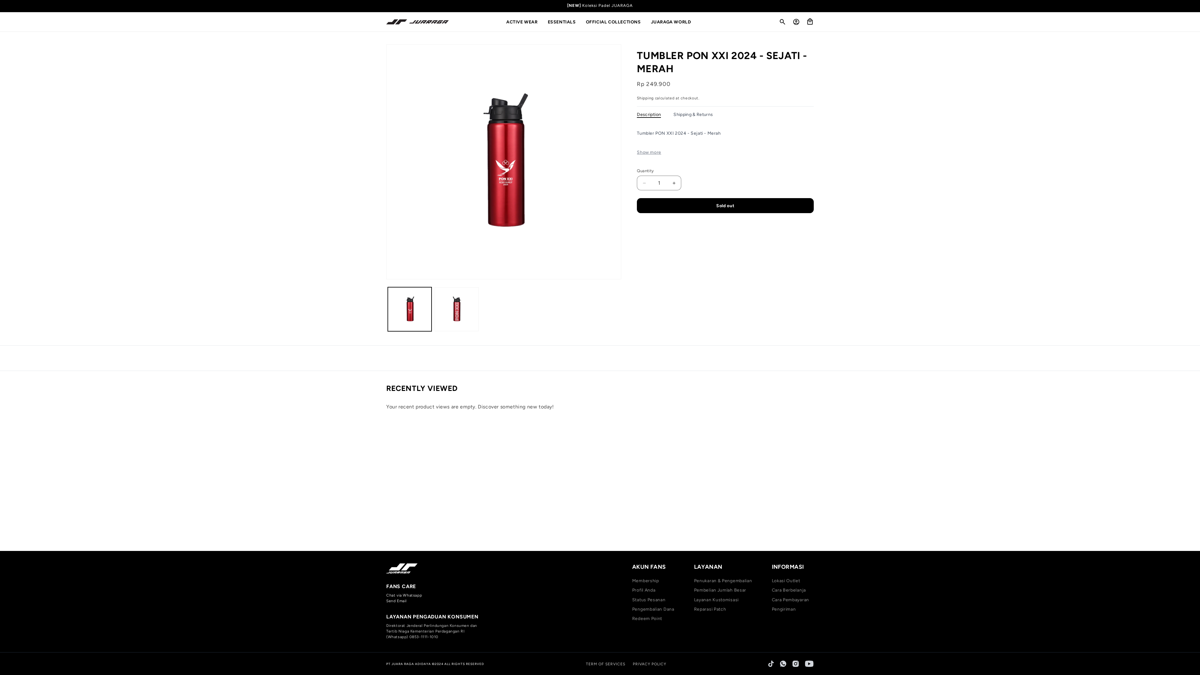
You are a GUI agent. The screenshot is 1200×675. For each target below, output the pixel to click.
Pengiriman (784, 609)
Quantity (645, 170)
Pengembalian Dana (653, 609)
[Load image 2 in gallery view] (456, 309)
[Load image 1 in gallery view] (410, 309)
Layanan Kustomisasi (716, 599)
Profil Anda (644, 590)
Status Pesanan (649, 599)
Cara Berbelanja (789, 590)
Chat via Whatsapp (404, 595)
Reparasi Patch (710, 609)
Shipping (645, 98)
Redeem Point (647, 618)
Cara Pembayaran (790, 599)
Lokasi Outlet (786, 580)
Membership (645, 580)
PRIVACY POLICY (649, 664)
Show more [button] (649, 152)
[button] (524, 22)
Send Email (396, 601)
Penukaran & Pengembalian (723, 580)
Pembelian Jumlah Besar (720, 590)
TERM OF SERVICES (605, 664)
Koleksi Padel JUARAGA (607, 5)
